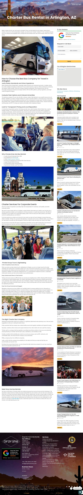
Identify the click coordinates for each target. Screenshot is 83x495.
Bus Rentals (25, 2)
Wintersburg (60, 91)
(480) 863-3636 (25, 457)
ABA (17, 157)
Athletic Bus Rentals (47, 439)
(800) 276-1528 (32, 461)
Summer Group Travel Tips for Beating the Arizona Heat (69, 177)
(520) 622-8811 (76, 4)
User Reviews (71, 39)
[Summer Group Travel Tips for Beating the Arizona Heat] (69, 166)
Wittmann (71, 91)
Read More (60, 124)
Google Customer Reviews (13, 159)
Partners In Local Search (34, 485)
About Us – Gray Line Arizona (32, 487)
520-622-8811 (15, 398)
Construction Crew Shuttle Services (51, 452)
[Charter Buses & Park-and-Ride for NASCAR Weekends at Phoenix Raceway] (69, 336)
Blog (55, 2)
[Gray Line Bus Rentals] (6, 4)
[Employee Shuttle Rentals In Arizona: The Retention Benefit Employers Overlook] (69, 103)
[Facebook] (67, 486)
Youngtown (66, 91)
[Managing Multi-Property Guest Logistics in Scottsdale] (69, 267)
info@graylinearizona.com (76, 3)
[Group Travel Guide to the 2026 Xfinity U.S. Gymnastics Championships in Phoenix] (69, 369)
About (18, 2)
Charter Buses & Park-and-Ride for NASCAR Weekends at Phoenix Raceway (69, 347)
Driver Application (28, 479)
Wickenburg (77, 91)
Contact (61, 2)
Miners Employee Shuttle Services (50, 455)
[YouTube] (80, 486)
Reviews (50, 2)
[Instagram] (77, 486)
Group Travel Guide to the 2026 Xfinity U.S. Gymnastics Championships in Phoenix (68, 381)
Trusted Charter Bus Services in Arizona (9, 489)
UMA (14, 157)
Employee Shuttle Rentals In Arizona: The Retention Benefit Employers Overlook (68, 112)
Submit (69, 61)
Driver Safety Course (29, 477)
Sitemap (45, 489)
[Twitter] (69, 486)
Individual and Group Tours (23, 489)
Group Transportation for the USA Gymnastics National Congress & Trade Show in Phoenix (68, 415)
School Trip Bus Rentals (48, 461)
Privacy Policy (37, 489)
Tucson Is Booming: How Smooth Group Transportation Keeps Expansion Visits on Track (68, 313)
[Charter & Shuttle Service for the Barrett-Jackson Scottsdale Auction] (69, 199)
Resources (45, 466)
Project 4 (28, 485)
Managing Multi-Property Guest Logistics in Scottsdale (69, 278)
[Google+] (72, 486)
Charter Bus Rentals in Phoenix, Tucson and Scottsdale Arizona (14, 487)
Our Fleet (43, 2)
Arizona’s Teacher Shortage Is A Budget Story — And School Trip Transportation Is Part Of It (68, 144)
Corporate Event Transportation (50, 453)
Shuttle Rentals (35, 2)
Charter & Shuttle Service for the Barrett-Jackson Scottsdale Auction (68, 211)
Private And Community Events (50, 460)
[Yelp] (74, 486)
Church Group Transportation (49, 444)
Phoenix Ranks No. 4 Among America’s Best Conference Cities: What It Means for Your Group (69, 246)
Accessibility (31, 489)
